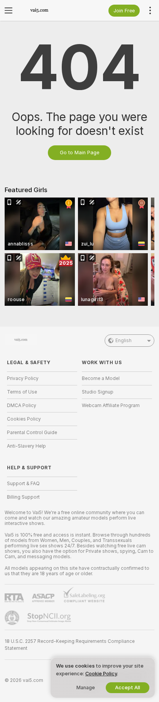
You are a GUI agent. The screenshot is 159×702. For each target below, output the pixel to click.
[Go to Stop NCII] (50, 617)
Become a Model (101, 378)
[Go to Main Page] (48, 10)
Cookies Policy (24, 419)
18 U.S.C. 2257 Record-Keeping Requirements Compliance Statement (70, 645)
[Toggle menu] (8, 10)
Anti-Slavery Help (26, 446)
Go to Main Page (79, 152)
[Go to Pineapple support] (13, 617)
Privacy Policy (23, 378)
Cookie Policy (101, 673)
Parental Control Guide (32, 432)
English (123, 340)
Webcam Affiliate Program (111, 405)
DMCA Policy (21, 405)
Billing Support (23, 497)
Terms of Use (22, 392)
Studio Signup (97, 392)
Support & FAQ (23, 483)
